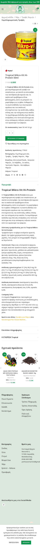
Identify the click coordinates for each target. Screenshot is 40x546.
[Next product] (37, 23)
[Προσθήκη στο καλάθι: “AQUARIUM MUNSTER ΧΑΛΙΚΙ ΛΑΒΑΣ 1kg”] (35, 358)
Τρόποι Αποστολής (29, 406)
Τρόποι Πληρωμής (29, 402)
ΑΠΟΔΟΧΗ (26, 542)
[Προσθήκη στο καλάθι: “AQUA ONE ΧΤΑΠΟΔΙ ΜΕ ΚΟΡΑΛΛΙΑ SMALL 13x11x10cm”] (16, 358)
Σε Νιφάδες (16, 162)
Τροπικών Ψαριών (12, 165)
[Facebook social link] (12, 175)
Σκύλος (4, 448)
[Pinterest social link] (17, 175)
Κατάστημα (6, 319)
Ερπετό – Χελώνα (8, 468)
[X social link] (14, 175)
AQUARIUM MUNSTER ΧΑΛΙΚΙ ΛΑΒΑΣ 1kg (29, 372)
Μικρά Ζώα (6, 460)
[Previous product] (33, 23)
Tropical (14, 171)
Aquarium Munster (29, 376)
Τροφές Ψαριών (28, 17)
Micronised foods (19, 160)
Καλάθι (4, 407)
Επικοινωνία (7, 403)
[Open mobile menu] (3, 9)
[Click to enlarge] (5, 59)
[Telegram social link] (22, 175)
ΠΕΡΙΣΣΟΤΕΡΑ (14, 542)
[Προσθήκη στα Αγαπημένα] (16, 354)
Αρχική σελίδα (8, 17)
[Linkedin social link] (20, 175)
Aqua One (10, 378)
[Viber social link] (25, 175)
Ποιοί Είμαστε (7, 399)
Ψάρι (17, 17)
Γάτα (3, 452)
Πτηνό (4, 456)
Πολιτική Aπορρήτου (26, 415)
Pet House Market (18, 319)
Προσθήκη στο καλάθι (15, 138)
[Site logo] (20, 9)
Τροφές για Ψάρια (23, 317)
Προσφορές (6, 472)
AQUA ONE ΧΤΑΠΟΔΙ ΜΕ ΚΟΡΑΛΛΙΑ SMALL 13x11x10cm (10, 373)
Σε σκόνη (25, 162)
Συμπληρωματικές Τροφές (13, 20)
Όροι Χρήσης (27, 410)
